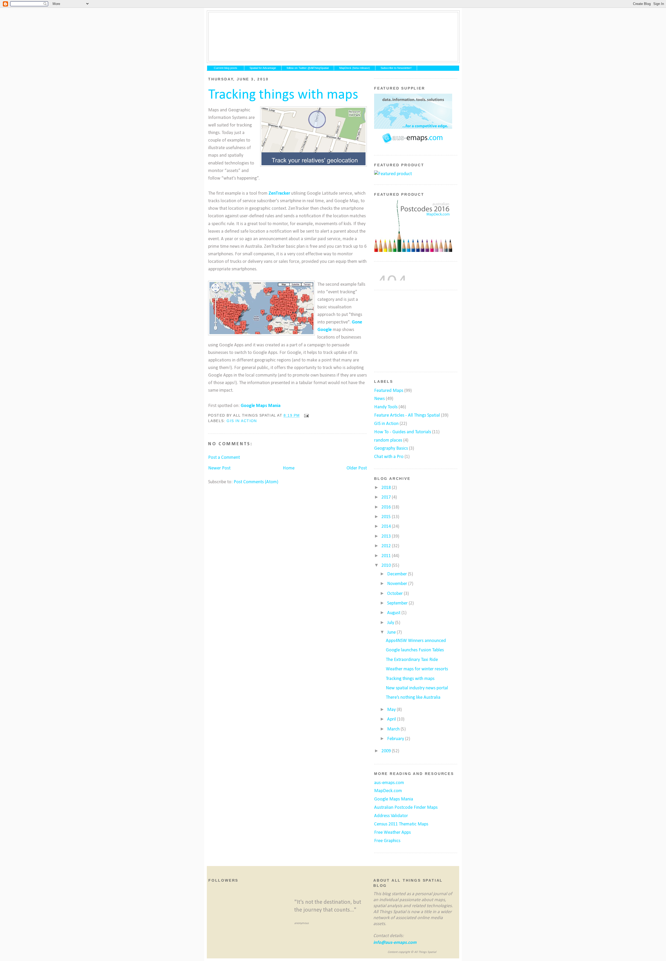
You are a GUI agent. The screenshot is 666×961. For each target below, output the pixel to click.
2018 (386, 487)
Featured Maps (388, 390)
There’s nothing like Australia (413, 697)
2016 (386, 507)
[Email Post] (305, 415)
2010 (386, 565)
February (396, 738)
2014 (386, 526)
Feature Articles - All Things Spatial (407, 415)
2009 (386, 751)
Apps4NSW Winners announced (416, 640)
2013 (386, 536)
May (392, 709)
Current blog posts (225, 67)
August (394, 612)
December (397, 574)
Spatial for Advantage (262, 67)
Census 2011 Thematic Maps (401, 824)
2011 (386, 555)
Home (288, 468)
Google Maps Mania (260, 405)
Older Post (357, 468)
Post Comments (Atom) (256, 482)
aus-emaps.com (389, 782)
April (392, 719)
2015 (386, 516)
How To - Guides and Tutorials (402, 432)
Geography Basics (391, 448)
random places (388, 440)
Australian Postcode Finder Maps (406, 807)
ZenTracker (279, 193)
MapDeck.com (388, 790)
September (398, 603)
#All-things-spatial (333, 36)
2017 (386, 497)
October (395, 593)
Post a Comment (224, 457)
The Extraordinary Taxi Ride (412, 659)
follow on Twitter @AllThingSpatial (308, 67)
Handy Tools (386, 407)
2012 (386, 546)
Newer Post (219, 468)
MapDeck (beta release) (354, 67)
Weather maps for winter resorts (417, 669)
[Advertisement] (413, 329)
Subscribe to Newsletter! (396, 67)
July (391, 622)
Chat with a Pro (389, 456)
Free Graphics (387, 840)
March (394, 729)
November (397, 583)
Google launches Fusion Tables (415, 650)
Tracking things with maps (283, 95)
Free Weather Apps (392, 832)
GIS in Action (242, 421)
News (379, 398)
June (392, 632)
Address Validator (391, 815)
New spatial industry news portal (417, 688)
